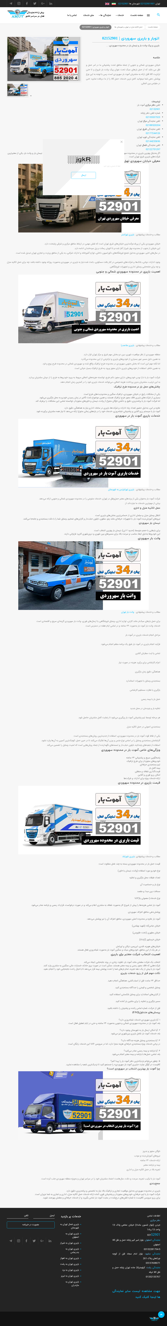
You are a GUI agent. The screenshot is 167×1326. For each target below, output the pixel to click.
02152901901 (147, 3)
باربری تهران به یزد (70, 1270)
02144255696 (153, 141)
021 (149, 1235)
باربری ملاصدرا (127, 345)
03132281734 (151, 1249)
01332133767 (153, 1277)
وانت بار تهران (127, 612)
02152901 (123, 3)
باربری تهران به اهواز (69, 1258)
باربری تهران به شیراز (69, 1243)
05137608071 (153, 1263)
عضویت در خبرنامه (30, 1225)
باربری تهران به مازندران (72, 1283)
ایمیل (52, 1215)
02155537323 (153, 117)
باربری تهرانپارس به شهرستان (121, 490)
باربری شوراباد (128, 857)
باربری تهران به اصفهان (72, 1235)
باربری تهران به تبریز (70, 1276)
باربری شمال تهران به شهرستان (69, 1226)
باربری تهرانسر (127, 235)
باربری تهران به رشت (69, 1264)
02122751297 (153, 149)
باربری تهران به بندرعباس (72, 1250)
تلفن (26, 1215)
